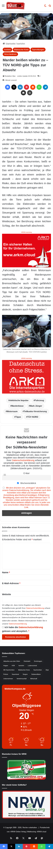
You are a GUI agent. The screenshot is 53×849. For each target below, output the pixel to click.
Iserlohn (21, 43)
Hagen (5, 666)
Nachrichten (37, 670)
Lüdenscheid (32, 666)
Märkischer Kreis (21, 49)
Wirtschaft (33, 679)
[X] (13, 87)
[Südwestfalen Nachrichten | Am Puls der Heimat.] (15, 5)
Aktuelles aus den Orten (11, 661)
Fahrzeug (39, 400)
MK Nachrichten (9, 670)
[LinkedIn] (20, 87)
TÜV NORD (32, 417)
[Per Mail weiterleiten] (23, 92)
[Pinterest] (26, 87)
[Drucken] (29, 92)
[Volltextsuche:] (49, 6)
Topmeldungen (38, 49)
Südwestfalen (36, 674)
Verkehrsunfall (22, 679)
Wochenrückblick (28, 483)
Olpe (47, 670)
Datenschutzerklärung (23, 460)
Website (6, 594)
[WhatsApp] (39, 87)
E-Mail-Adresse (11, 583)
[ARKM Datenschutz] (26, 376)
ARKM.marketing (26, 232)
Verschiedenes (10, 54)
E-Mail (26, 473)
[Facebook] (7, 87)
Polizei (5, 674)
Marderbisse (17, 406)
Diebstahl (27, 661)
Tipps (18, 417)
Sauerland (15, 674)
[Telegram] (45, 87)
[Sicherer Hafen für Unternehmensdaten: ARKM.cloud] (26, 250)
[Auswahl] (3, 6)
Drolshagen (38, 661)
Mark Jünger (36, 406)
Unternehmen (8, 679)
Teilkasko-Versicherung (35, 411)
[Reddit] (32, 87)
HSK (13, 666)
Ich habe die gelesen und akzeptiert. (22, 629)
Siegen (25, 674)
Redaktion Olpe (10, 76)
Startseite (10, 43)
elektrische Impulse (19, 400)
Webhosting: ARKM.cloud (36, 832)
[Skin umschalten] (45, 6)
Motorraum (12, 411)
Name (6, 572)
